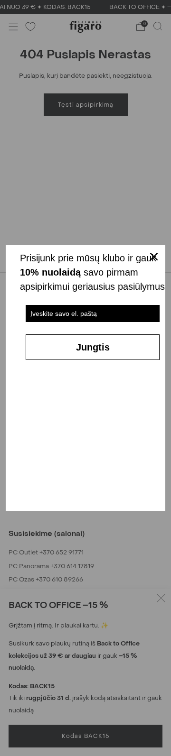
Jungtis (93, 347)
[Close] (153, 256)
